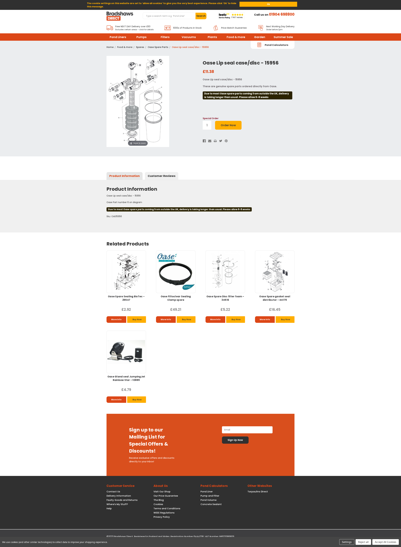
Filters (165, 37)
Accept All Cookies (385, 542)
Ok (268, 4)
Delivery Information (119, 495)
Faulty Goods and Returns (122, 500)
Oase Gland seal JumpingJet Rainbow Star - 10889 (126, 378)
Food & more (236, 37)
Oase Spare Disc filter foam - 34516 (225, 298)
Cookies (158, 504)
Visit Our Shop (162, 491)
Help (109, 508)
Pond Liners (118, 37)
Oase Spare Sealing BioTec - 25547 (126, 298)
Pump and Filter (209, 495)
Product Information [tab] (124, 176)
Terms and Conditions (167, 508)
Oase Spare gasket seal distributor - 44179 (274, 298)
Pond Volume (208, 500)
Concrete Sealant (211, 504)
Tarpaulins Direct (257, 491)
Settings (347, 542)
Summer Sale (283, 37)
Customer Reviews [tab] (161, 176)
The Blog (159, 500)
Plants (212, 37)
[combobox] (169, 16)
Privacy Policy (162, 517)
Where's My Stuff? (117, 504)
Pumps (141, 37)
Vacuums (189, 37)
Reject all (363, 542)
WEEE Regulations (164, 512)
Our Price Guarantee (166, 495)
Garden (259, 37)
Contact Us (113, 491)
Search (201, 16)
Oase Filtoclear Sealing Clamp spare (176, 298)
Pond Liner (206, 491)
